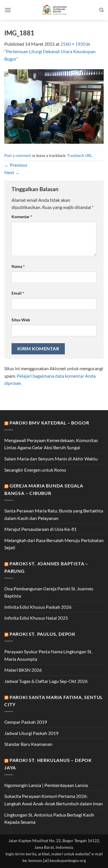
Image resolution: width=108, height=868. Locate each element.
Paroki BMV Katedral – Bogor (49, 422)
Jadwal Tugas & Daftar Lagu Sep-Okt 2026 (46, 681)
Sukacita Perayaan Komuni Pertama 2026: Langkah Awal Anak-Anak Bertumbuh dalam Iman (53, 799)
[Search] (101, 10)
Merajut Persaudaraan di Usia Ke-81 (40, 529)
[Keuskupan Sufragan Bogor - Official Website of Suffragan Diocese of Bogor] (55, 10)
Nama (18, 266)
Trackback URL (79, 155)
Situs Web (21, 319)
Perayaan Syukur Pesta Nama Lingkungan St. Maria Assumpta (48, 655)
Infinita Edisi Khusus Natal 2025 (36, 618)
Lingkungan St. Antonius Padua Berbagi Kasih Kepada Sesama (49, 818)
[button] (7, 10)
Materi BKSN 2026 (23, 670)
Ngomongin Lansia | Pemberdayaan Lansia (46, 785)
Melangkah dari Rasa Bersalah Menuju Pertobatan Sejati (54, 543)
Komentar (22, 216)
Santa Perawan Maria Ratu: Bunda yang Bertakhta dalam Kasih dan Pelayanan (53, 514)
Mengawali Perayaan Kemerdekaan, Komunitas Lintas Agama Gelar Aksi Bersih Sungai (51, 443)
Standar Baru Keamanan (28, 744)
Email (18, 293)
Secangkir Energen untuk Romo (35, 470)
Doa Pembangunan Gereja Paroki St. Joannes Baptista (48, 592)
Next (12, 172)
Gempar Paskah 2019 (25, 722)
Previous (15, 165)
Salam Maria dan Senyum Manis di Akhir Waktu (51, 458)
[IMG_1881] (54, 106)
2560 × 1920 (73, 44)
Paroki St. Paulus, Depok (42, 634)
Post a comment (17, 155)
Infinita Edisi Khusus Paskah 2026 (37, 607)
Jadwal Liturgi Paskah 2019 (31, 733)
